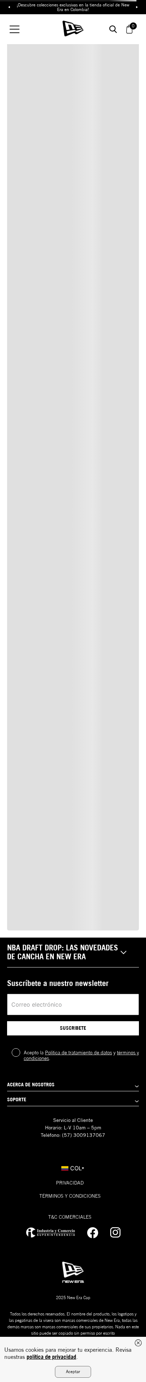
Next (137, 7)
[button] (73, 952)
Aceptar (73, 1371)
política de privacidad (51, 1356)
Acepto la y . (81, 1055)
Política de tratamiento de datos (78, 1052)
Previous (9, 7)
